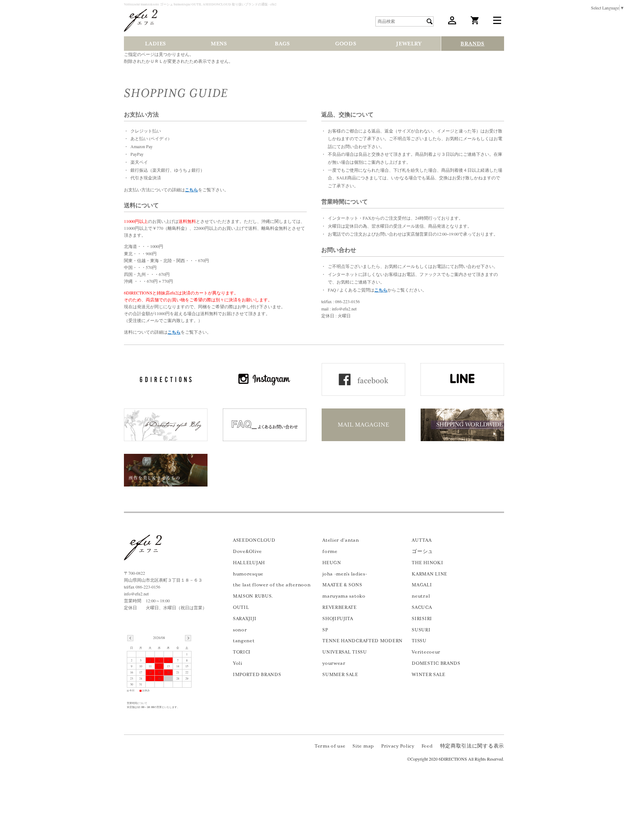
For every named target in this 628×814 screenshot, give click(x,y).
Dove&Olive (247, 551)
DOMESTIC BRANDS (436, 663)
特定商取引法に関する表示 (472, 746)
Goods (345, 43)
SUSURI (421, 629)
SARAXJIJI (244, 618)
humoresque (248, 574)
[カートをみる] (475, 22)
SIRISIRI (422, 618)
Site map (363, 746)
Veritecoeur (426, 652)
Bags (282, 43)
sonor (240, 629)
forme (330, 551)
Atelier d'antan (340, 540)
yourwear (334, 663)
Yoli (237, 663)
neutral (421, 596)
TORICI (242, 652)
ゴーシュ (422, 551)
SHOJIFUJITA (337, 618)
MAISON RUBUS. (253, 596)
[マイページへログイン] (452, 22)
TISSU (419, 640)
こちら (191, 190)
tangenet (244, 640)
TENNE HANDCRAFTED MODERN (362, 640)
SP (325, 629)
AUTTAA (421, 540)
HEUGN (331, 562)
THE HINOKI (427, 562)
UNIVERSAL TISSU (344, 652)
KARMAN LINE (429, 574)
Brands (472, 43)
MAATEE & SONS (342, 584)
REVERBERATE (339, 607)
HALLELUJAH (249, 562)
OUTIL (241, 607)
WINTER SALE (429, 674)
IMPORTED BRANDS (257, 674)
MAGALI (422, 584)
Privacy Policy (397, 746)
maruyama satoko (344, 596)
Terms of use (330, 746)
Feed (427, 746)
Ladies (155, 43)
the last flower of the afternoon (271, 584)
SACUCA (422, 607)
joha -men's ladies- (344, 574)
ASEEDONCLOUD (254, 540)
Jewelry (409, 43)
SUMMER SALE (340, 674)
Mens (219, 43)
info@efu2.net (136, 594)
